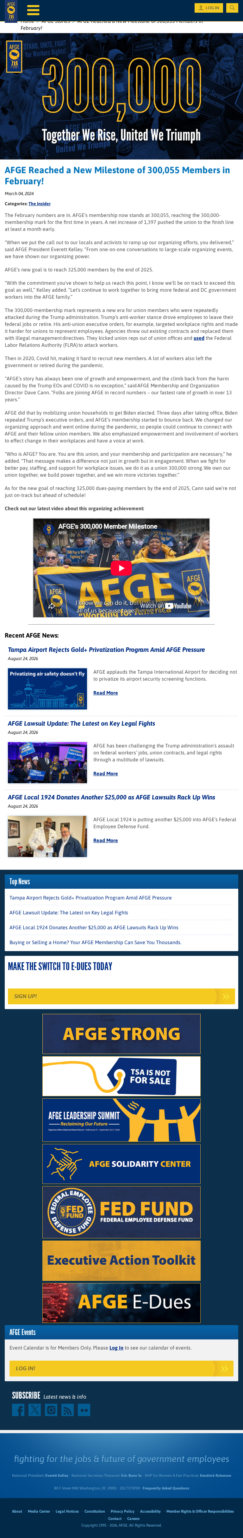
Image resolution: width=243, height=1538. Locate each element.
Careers (133, 1518)
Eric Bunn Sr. (131, 1475)
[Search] (232, 8)
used (199, 338)
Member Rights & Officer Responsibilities (200, 1511)
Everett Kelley (56, 1475)
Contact (115, 1518)
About (17, 1511)
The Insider (39, 203)
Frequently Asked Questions (166, 1488)
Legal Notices (67, 1511)
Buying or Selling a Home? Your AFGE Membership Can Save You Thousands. (95, 942)
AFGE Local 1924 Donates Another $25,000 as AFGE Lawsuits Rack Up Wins (111, 797)
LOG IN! (25, 1368)
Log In (116, 1348)
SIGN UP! (25, 996)
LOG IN (212, 7)
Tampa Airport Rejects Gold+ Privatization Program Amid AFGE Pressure (106, 649)
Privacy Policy (122, 1511)
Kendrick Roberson (215, 1475)
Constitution (94, 1511)
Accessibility (150, 1511)
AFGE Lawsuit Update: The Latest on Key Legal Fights (81, 723)
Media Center (39, 1511)
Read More (105, 693)
